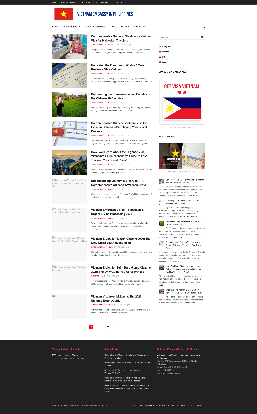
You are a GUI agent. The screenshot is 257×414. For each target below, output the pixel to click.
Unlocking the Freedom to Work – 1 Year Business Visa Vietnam (117, 67)
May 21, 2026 (120, 247)
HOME (54, 2)
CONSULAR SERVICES (86, 2)
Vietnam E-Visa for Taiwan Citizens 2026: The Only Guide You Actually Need (120, 240)
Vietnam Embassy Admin (103, 45)
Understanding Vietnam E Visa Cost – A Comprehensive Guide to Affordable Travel (119, 182)
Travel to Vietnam (104, 2)
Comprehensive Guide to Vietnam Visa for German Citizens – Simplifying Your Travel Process (119, 127)
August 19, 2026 (121, 45)
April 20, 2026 (120, 305)
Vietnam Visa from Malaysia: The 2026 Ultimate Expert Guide (116, 298)
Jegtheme (103, 405)
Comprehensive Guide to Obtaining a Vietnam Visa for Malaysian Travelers (121, 38)
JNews (60, 405)
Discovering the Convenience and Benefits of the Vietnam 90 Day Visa (120, 96)
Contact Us (118, 2)
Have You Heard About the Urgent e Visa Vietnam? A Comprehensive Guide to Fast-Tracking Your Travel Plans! (119, 156)
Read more (192, 195)
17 (108, 326)
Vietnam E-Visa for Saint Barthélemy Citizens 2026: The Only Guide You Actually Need (121, 269)
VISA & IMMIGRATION (67, 2)
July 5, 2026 (119, 73)
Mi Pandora (98, 276)
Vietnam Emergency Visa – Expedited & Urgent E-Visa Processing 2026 (117, 211)
